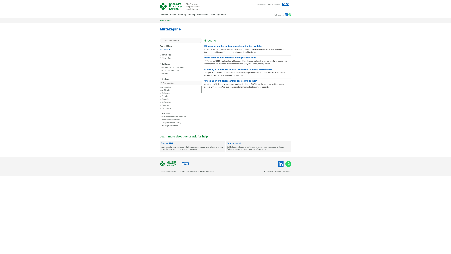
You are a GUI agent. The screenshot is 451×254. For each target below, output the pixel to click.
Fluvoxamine (166, 108)
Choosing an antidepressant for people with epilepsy (230, 80)
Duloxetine (165, 99)
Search (169, 20)
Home (162, 20)
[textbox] (181, 40)
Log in (269, 4)
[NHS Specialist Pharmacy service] (171, 6)
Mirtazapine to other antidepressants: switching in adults (233, 46)
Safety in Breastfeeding (170, 70)
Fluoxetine (165, 105)
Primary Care (166, 58)
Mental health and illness (170, 119)
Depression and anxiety (172, 122)
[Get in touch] (258, 146)
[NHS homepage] (285, 4)
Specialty (165, 113)
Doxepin (164, 96)
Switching (165, 73)
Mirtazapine (164, 49)
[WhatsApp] (289, 14)
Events (173, 14)
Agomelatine (166, 87)
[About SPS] (192, 146)
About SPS (260, 4)
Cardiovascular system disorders (173, 116)
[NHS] (169, 163)
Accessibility (268, 171)
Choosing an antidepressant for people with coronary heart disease (238, 69)
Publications (202, 14)
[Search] (162, 40)
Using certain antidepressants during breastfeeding (230, 57)
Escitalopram (166, 102)
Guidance (164, 14)
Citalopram (165, 93)
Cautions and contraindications (172, 67)
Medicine (165, 79)
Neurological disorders (169, 125)
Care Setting (167, 55)
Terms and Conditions (283, 171)
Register (277, 4)
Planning (182, 14)
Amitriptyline (166, 90)
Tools (212, 14)
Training (191, 14)
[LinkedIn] (286, 14)
